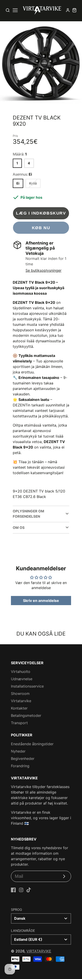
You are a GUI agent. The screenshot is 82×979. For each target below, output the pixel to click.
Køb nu (41, 227)
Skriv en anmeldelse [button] (41, 600)
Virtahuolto (20, 671)
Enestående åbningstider (32, 744)
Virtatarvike (21, 701)
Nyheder (18, 751)
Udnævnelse (21, 679)
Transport (19, 723)
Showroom (20, 693)
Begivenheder (22, 758)
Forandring (20, 766)
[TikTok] (28, 889)
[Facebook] (13, 889)
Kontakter (19, 708)
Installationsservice (27, 686)
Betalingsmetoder (26, 715)
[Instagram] (21, 889)
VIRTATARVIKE (38, 951)
